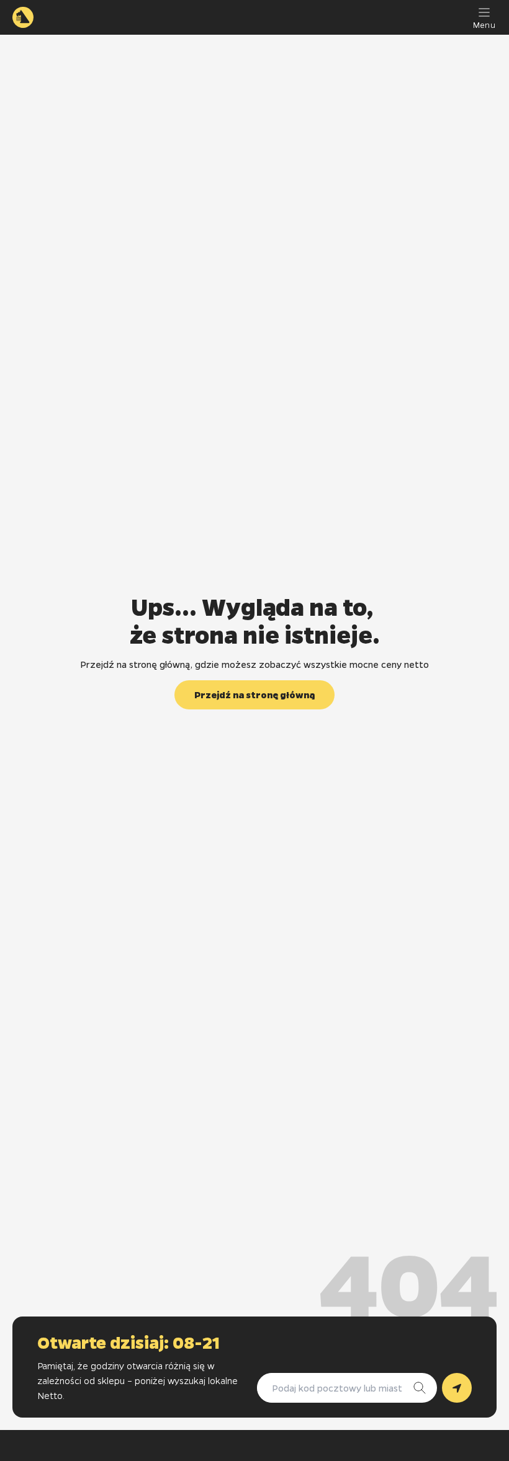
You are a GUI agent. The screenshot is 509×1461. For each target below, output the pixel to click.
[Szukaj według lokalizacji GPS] (457, 1388)
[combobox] (334, 1388)
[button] (254, 694)
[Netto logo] (23, 17)
